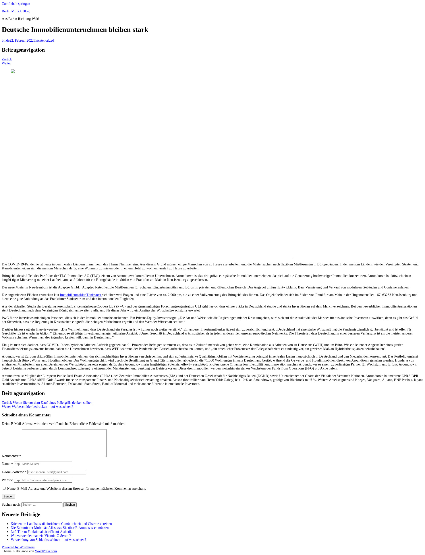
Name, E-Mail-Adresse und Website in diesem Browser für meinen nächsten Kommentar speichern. (76, 488)
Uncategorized (44, 40)
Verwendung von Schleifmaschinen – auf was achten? (48, 539)
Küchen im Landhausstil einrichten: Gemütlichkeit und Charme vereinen (61, 524)
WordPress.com (46, 551)
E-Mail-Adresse (14, 472)
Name (7, 464)
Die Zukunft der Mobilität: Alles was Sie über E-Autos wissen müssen (60, 528)
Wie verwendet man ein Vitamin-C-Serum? (41, 536)
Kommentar (11, 456)
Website (7, 480)
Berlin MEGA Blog (15, 11)
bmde (6, 40)
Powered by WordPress (18, 547)
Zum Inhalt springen (16, 4)
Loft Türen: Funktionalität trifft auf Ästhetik (41, 532)
